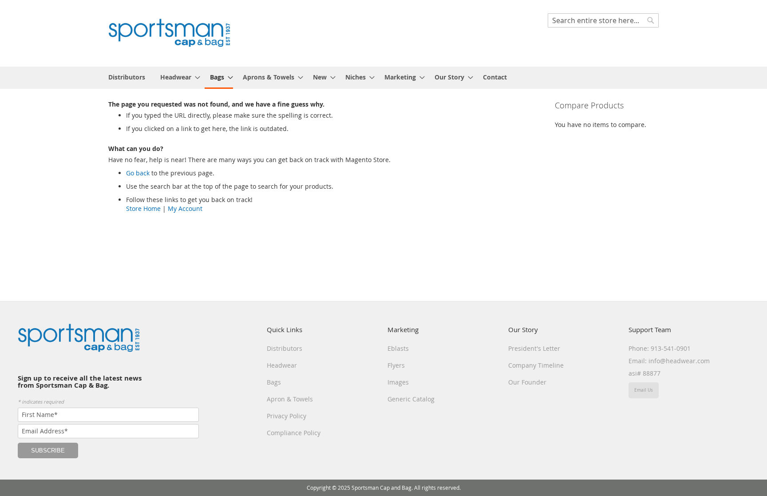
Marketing (403, 329)
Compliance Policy (293, 433)
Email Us (643, 390)
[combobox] (603, 20)
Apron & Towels (290, 399)
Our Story (523, 329)
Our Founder (527, 382)
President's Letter (534, 348)
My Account (185, 208)
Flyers (396, 365)
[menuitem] (126, 77)
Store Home (143, 208)
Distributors (284, 348)
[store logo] (169, 33)
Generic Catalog (411, 399)
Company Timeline (536, 365)
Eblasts (398, 348)
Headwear (282, 365)
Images (398, 382)
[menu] (383, 78)
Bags (274, 382)
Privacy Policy (286, 416)
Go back (138, 173)
